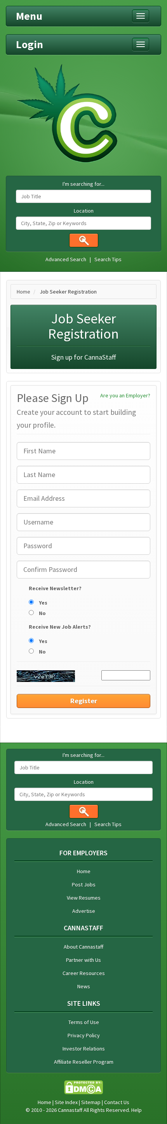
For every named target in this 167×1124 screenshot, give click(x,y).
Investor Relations (84, 1048)
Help (136, 1110)
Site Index (66, 1102)
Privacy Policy (84, 1035)
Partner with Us (83, 959)
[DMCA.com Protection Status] (83, 1086)
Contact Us (116, 1102)
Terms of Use (83, 1022)
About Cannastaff (83, 946)
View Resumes (84, 897)
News (83, 986)
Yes (42, 602)
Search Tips (108, 259)
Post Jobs (84, 884)
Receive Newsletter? (55, 588)
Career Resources (84, 973)
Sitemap (91, 1102)
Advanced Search (65, 259)
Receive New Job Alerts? (60, 626)
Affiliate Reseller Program (83, 1061)
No (42, 613)
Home (23, 291)
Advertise (83, 910)
